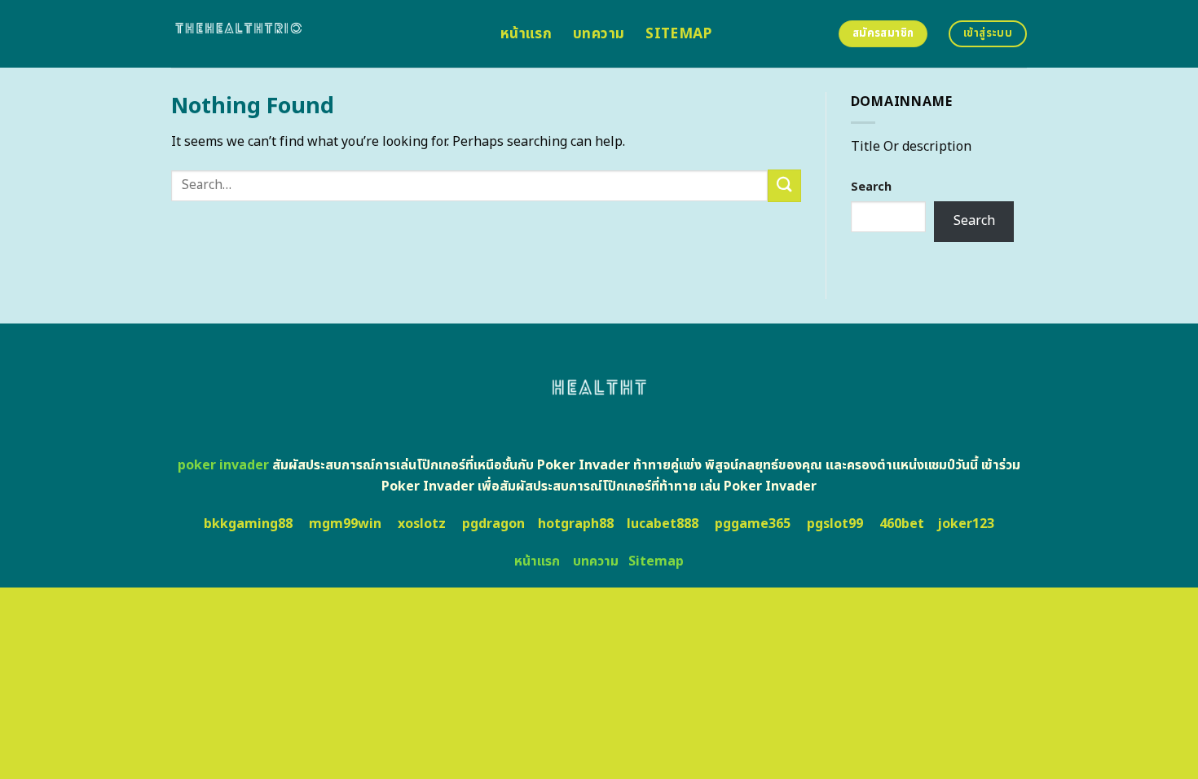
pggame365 (753, 524)
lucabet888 (662, 524)
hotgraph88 (576, 524)
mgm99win (345, 524)
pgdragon (493, 524)
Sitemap (678, 34)
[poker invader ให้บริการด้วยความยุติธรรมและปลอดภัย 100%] (323, 34)
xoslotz (422, 524)
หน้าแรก (526, 34)
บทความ (598, 34)
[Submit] (784, 185)
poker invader (223, 465)
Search (871, 187)
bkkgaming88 (248, 524)
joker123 (965, 524)
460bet (901, 524)
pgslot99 (835, 524)
